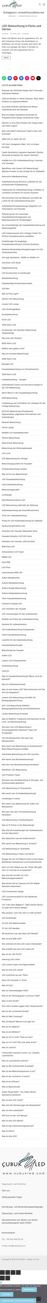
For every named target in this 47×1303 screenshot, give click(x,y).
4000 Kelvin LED (9, 359)
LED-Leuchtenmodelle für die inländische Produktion (19, 898)
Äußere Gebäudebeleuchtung (14, 593)
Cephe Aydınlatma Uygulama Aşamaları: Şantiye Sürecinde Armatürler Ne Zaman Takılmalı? (22, 153)
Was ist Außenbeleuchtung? (14, 684)
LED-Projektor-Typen (11, 775)
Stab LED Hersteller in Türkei (14, 980)
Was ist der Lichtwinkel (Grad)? (15, 1011)
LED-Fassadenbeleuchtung (13, 479)
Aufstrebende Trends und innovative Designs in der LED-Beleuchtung (22, 386)
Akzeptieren (29, 1289)
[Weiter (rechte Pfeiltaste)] (7, 1278)
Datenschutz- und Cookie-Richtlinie (17, 1213)
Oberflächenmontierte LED (13, 500)
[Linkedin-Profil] (21, 1265)
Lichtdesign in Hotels (11, 798)
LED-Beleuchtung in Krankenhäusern (17, 820)
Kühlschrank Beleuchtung (12, 443)
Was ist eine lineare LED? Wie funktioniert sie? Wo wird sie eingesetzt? (23, 690)
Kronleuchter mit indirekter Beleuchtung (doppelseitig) (19, 331)
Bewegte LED (7, 364)
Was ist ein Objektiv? (11, 1027)
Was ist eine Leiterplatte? (13, 1110)
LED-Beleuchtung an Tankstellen (16, 849)
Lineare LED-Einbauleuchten (14, 660)
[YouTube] (31, 1265)
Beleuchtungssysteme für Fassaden (17, 464)
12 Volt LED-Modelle (11, 928)
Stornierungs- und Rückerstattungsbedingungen (22, 1207)
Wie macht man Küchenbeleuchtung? (17, 759)
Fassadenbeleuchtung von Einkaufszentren (20, 369)
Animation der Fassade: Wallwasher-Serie (19, 531)
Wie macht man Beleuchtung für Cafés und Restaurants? (20, 805)
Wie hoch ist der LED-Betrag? (14, 1115)
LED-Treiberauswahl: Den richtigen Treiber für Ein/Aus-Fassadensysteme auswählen (21, 234)
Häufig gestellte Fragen (12, 1197)
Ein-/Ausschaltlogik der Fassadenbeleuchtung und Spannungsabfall (23, 226)
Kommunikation (8, 1233)
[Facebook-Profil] (7, 1265)
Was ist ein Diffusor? (11, 1081)
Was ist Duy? (7, 985)
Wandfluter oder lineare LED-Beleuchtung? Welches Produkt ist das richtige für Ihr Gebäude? (23, 169)
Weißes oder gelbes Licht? (13, 348)
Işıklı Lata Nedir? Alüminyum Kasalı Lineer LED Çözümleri (22, 132)
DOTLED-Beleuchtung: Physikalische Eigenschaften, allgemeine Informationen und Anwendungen (21, 414)
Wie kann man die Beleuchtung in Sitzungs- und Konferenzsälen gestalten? (22, 781)
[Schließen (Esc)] (18, 1272)
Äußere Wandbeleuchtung (13, 583)
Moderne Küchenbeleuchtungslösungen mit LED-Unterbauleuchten (23, 250)
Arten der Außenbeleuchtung (14, 515)
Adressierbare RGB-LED (12, 572)
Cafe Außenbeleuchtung (12, 484)
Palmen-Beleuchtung (11, 438)
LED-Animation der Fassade (14, 609)
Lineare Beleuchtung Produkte (15, 714)
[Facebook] (10, 1265)
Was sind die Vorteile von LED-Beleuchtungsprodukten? (15, 876)
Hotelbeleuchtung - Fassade (14, 379)
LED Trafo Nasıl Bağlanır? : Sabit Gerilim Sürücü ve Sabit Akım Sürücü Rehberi (22, 906)
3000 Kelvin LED (9, 374)
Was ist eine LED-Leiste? (12, 970)
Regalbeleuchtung (9, 268)
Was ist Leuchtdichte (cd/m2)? (15, 1061)
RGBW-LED (6, 557)
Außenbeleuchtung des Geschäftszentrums (20, 510)
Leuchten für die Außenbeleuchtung (17, 640)
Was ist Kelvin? (8, 1131)
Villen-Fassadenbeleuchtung (14, 598)
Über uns (6, 1190)
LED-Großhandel (9, 918)
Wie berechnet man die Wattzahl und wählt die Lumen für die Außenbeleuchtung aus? (22, 199)
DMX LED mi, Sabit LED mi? (14, 139)
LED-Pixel (6, 567)
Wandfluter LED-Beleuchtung (14, 770)
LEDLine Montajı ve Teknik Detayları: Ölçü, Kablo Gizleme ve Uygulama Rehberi (23, 100)
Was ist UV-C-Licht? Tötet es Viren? (17, 1037)
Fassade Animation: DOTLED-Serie (17, 536)
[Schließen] (38, 1299)
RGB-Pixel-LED (8, 546)
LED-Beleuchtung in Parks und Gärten (21, 27)
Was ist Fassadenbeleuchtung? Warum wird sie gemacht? (22, 677)
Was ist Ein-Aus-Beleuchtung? (14, 474)
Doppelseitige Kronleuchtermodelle (17, 283)
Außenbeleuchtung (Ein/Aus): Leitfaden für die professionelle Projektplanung (22, 183)
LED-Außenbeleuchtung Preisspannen (18, 629)
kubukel (5, 34)
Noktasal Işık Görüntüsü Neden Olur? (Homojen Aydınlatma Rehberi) (22, 91)
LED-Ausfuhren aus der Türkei (15, 975)
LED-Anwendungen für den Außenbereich (20, 614)
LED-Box (5, 288)
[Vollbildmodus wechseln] (7, 1272)
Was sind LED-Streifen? (12, 338)
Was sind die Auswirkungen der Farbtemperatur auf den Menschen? (22, 831)
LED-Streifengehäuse (11, 309)
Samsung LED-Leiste (11, 959)
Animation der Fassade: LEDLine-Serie (18, 541)
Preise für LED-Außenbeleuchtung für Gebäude (22, 521)
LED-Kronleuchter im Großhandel (16, 273)
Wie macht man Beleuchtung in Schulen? (19, 843)
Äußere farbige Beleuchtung (14, 588)
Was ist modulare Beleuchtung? (15, 354)
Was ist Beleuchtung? (11, 1087)
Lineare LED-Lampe (10, 304)
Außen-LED (7, 655)
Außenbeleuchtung (10, 666)
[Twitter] (28, 1265)
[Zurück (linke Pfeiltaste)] (2, 1278)
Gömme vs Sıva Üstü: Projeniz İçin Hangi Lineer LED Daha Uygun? (22, 124)
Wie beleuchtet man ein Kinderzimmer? (18, 838)
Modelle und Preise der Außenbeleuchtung (20, 619)
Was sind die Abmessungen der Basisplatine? (21, 1105)
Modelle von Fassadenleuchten (15, 432)
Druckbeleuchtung (10, 314)
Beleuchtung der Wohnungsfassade (17, 448)
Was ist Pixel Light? (10, 294)
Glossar (25, 34)
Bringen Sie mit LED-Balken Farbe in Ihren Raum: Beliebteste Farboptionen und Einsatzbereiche (23, 860)
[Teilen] (13, 1272)
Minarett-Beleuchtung (11, 422)
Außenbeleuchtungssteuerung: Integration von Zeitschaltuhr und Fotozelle (22, 207)
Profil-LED (6, 320)
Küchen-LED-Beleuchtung (13, 299)
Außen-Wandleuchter (11, 578)
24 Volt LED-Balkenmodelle (14, 923)
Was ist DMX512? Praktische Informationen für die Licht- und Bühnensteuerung (23, 720)
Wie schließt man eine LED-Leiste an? (18, 949)
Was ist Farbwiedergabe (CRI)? (15, 990)
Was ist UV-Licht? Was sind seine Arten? (19, 1042)
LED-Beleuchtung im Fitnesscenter (16, 788)
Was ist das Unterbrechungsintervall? (18, 1126)
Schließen (6, 1294)
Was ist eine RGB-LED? (12, 939)
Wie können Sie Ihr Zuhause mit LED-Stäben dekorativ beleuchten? (21, 884)
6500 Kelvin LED (9, 343)
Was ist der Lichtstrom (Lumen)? (16, 1076)
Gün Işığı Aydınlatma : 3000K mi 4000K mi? (20, 257)
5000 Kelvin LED (9, 325)
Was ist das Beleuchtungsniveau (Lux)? (18, 1071)
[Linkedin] (24, 1265)
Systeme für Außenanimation (14, 624)
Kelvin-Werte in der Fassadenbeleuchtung (19, 393)
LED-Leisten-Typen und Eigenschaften (18, 964)
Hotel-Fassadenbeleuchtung (14, 635)
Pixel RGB (6, 562)
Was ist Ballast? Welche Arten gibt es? (18, 1021)
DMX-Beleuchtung (9, 398)
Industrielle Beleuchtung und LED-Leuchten (20, 754)
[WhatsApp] (3, 1265)
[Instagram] (17, 1265)
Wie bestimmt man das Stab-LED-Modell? (20, 933)
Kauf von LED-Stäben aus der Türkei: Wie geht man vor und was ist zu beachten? (22, 868)
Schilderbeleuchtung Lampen (14, 469)
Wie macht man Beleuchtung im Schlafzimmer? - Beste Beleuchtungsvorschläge (23, 747)
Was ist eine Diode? (10, 1001)
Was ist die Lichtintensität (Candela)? (18, 1066)
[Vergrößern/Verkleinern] (2, 1272)
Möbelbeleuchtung (10, 278)
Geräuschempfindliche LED (13, 526)
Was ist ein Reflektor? (11, 1032)
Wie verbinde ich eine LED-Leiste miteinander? (22, 944)
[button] (23, 1282)
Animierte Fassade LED (12, 603)
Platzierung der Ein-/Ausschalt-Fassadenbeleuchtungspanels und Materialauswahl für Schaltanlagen (16, 217)
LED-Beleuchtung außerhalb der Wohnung (20, 505)
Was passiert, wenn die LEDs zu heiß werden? (21, 913)
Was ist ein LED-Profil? (11, 954)
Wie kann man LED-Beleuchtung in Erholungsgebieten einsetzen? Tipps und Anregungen (19, 730)
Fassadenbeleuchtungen (12, 645)
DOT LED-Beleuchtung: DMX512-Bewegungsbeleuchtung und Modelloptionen (21, 707)
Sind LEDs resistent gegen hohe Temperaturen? (22, 1006)
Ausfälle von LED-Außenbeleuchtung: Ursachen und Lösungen (22, 161)
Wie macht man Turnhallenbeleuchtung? (19, 793)
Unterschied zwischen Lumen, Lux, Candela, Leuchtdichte (21, 1054)
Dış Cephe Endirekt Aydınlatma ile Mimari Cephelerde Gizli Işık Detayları (20, 108)
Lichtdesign (7, 495)
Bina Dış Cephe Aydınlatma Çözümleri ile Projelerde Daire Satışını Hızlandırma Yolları (20, 116)
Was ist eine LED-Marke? (12, 1121)
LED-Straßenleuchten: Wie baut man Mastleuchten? (17, 739)
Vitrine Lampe (8, 427)
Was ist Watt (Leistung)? (12, 1016)
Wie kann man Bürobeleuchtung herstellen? (20, 764)
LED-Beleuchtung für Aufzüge (14, 458)
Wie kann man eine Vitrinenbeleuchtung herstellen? (19, 813)
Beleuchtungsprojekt (11, 490)
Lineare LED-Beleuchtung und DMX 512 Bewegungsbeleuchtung (19, 699)
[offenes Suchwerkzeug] (40, 4)
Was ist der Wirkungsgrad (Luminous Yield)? (21, 996)
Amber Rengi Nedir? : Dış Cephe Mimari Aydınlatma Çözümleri (19, 1093)
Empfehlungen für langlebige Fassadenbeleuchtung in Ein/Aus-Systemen (20, 242)
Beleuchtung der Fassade (13, 650)
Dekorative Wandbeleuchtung (14, 176)
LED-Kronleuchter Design (13, 891)
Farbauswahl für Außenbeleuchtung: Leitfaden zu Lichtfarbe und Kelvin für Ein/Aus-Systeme (23, 191)
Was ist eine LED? (9, 1136)
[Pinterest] (14, 1265)
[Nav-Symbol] (44, 4)
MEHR (6, 57)
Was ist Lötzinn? (9, 1047)
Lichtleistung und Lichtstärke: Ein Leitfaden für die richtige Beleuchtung (23, 404)
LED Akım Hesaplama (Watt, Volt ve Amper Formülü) (20, 145)
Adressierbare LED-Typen (13, 552)
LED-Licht (6, 453)
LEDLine (5, 671)
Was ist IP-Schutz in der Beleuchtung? (18, 825)
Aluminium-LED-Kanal (11, 263)
